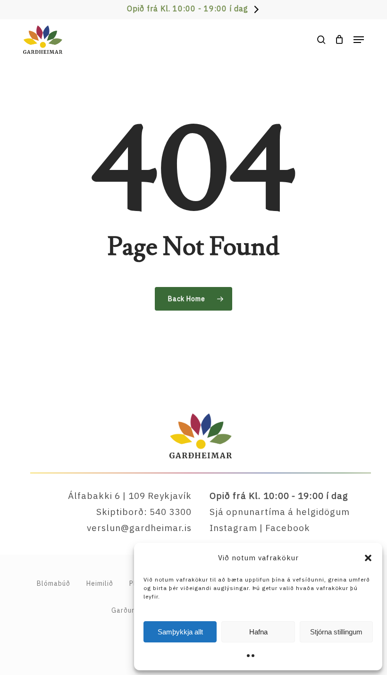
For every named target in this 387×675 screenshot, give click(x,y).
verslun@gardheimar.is (139, 527)
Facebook (287, 527)
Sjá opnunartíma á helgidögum (280, 511)
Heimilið (99, 583)
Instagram (233, 527)
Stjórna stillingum (336, 632)
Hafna (258, 632)
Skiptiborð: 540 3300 (144, 511)
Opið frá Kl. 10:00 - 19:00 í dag (187, 8)
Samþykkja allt (180, 632)
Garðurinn (127, 610)
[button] (368, 558)
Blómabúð (53, 583)
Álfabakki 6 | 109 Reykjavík (130, 495)
